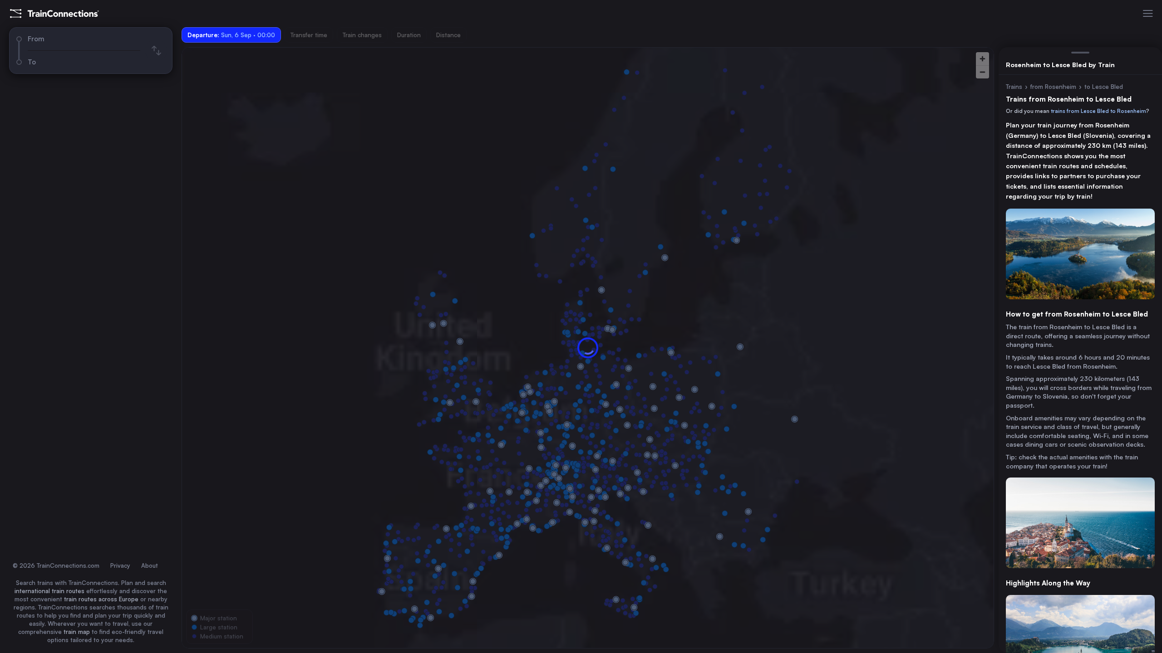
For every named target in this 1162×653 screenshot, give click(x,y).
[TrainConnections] (54, 13)
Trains (1014, 86)
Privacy (120, 565)
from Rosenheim (1053, 86)
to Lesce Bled (1103, 86)
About (149, 565)
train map (77, 631)
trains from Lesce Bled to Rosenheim (1098, 110)
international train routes (49, 591)
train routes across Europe (101, 599)
